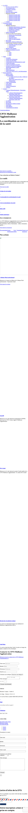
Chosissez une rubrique (5, 674)
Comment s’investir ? (11, 9)
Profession (2, 669)
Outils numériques (10, 70)
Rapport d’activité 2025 (14, 15)
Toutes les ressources (11, 86)
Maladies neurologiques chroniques (17, 27)
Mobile (1, 666)
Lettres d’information (11, 82)
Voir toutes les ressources (6, 227)
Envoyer (2, 772)
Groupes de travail (7, 23)
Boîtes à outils (9, 74)
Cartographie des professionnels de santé (15, 62)
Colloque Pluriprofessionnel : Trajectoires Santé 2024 (16, 96)
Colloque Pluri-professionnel (7, 277)
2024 (10, 54)
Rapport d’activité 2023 (14, 17)
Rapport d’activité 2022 (14, 19)
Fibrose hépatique (13, 31)
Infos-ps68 (8, 68)
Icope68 (2, 415)
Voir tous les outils (4, 186)
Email (1, 671)
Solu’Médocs (9, 106)
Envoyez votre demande (6, 684)
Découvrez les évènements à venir (8, 172)
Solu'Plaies (2, 644)
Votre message (3, 678)
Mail (1, 702)
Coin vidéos (9, 83)
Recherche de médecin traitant (13, 103)
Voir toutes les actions (5, 284)
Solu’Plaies (8, 105)
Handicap (11, 47)
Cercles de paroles (10, 63)
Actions (5, 88)
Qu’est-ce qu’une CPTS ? (12, 6)
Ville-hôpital (9, 24)
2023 (10, 55)
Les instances (9, 11)
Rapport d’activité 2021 (14, 20)
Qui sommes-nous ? (10, 8)
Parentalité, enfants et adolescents (14, 41)
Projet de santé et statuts (11, 12)
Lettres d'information (10, 231)
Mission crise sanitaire (11, 48)
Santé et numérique (10, 32)
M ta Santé (8, 40)
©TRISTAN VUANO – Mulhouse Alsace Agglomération (13, 127)
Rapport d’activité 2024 (14, 16)
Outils (4, 56)
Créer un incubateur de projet (13, 49)
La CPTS (5, 5)
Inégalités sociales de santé (15, 44)
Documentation (9, 75)
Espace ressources (7, 72)
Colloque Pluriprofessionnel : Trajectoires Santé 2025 (16, 93)
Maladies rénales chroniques (15, 28)
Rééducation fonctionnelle (15, 35)
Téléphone (2, 710)
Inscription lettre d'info (5, 721)
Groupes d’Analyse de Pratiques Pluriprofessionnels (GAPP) (13, 66)
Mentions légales (4, 723)
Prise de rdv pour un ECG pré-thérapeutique (16, 71)
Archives (8, 87)
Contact (8, 21)
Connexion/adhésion (5, 110)
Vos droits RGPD (4, 724)
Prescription (12, 36)
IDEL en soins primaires (14, 39)
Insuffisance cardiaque (14, 29)
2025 (10, 52)
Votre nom (2, 663)
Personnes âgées (13, 37)
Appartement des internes (12, 107)
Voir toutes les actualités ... (6, 171)
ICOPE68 (8, 101)
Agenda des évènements (11, 59)
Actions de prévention (11, 60)
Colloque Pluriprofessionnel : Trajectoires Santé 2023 (16, 99)
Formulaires (9, 84)
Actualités (8, 58)
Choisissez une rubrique (5, 754)
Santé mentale (12, 45)
